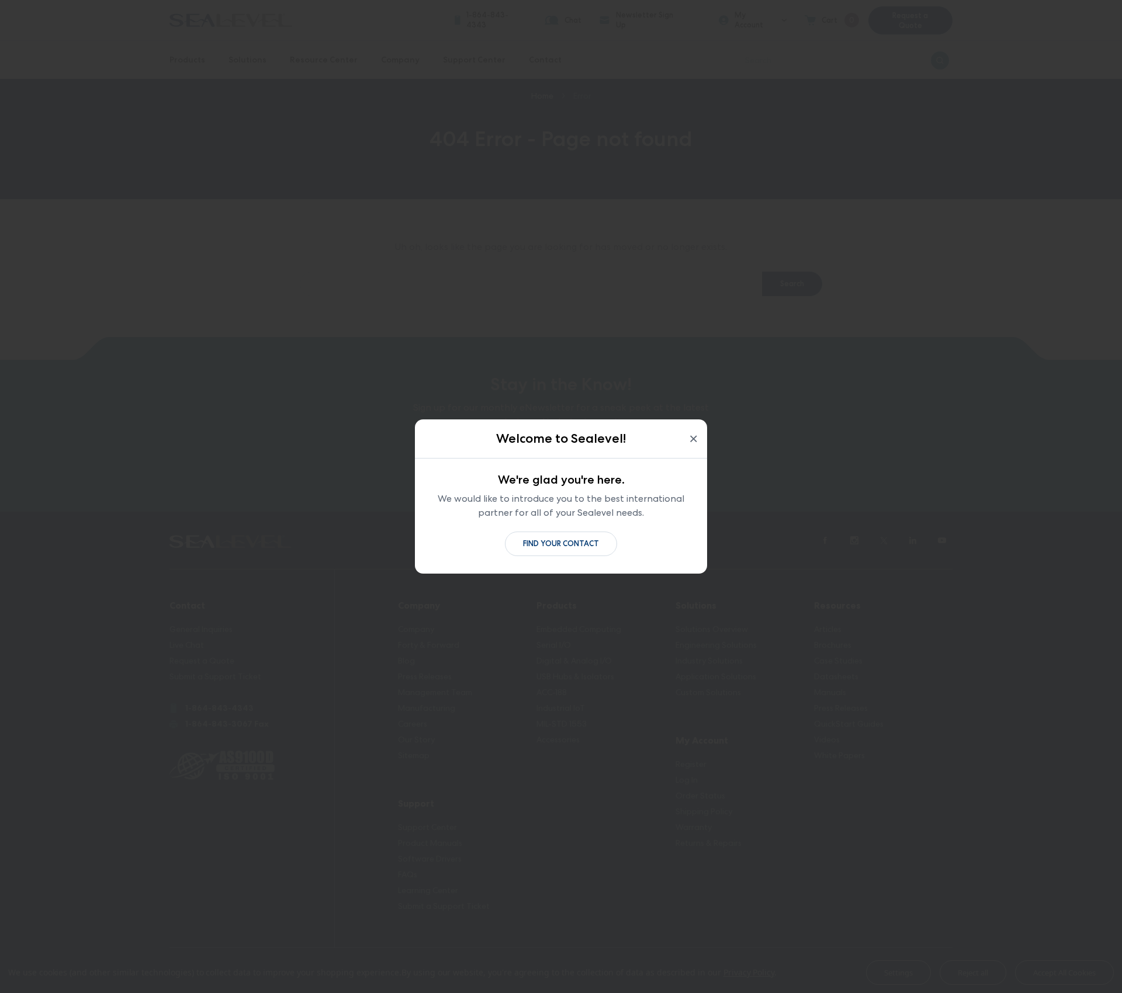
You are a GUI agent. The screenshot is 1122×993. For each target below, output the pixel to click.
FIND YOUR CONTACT (561, 543)
